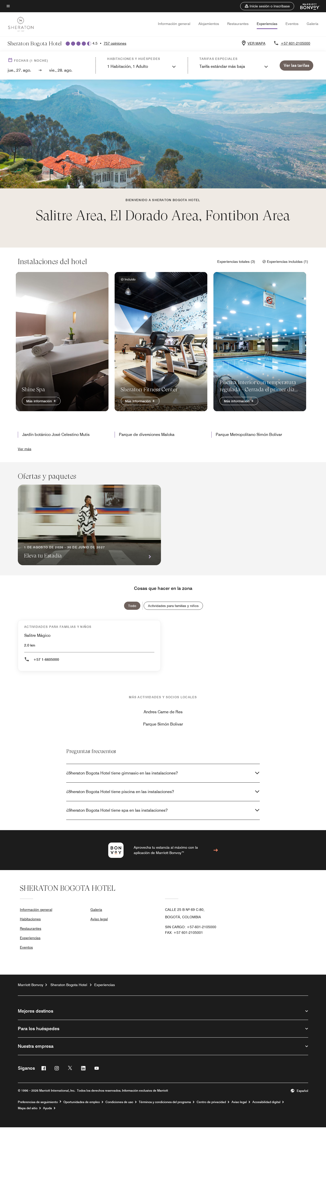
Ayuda (47, 1108)
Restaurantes (238, 24)
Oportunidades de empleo (81, 1102)
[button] (267, 6)
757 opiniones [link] (115, 43)
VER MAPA (256, 43)
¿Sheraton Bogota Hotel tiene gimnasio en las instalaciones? (122, 773)
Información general (174, 24)
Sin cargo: (190, 927)
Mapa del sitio (27, 1108)
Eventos (292, 24)
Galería (312, 24)
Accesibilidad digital (266, 1102)
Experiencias (267, 24)
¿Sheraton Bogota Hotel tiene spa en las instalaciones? (117, 810)
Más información (39, 401)
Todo (132, 606)
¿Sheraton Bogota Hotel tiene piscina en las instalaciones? (120, 791)
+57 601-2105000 (295, 43)
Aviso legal (99, 919)
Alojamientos (208, 24)
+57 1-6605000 (46, 659)
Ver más (24, 449)
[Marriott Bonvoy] (307, 6)
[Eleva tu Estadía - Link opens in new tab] (89, 525)
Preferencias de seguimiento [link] (38, 1102)
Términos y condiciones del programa (165, 1102)
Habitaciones (30, 919)
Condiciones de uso (119, 1102)
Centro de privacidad (211, 1102)
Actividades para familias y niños (173, 606)
